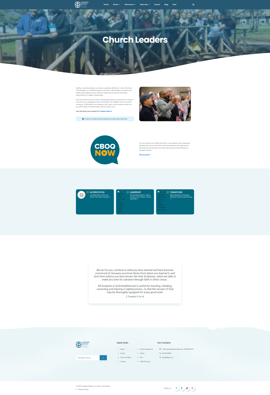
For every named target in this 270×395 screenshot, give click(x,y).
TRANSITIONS (176, 192)
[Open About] (119, 4)
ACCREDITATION (97, 192)
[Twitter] (176, 388)
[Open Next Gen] (149, 4)
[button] (193, 4)
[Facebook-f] (181, 388)
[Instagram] (192, 388)
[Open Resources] (135, 4)
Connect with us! (106, 111)
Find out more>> (145, 155)
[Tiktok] (187, 388)
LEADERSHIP (135, 192)
